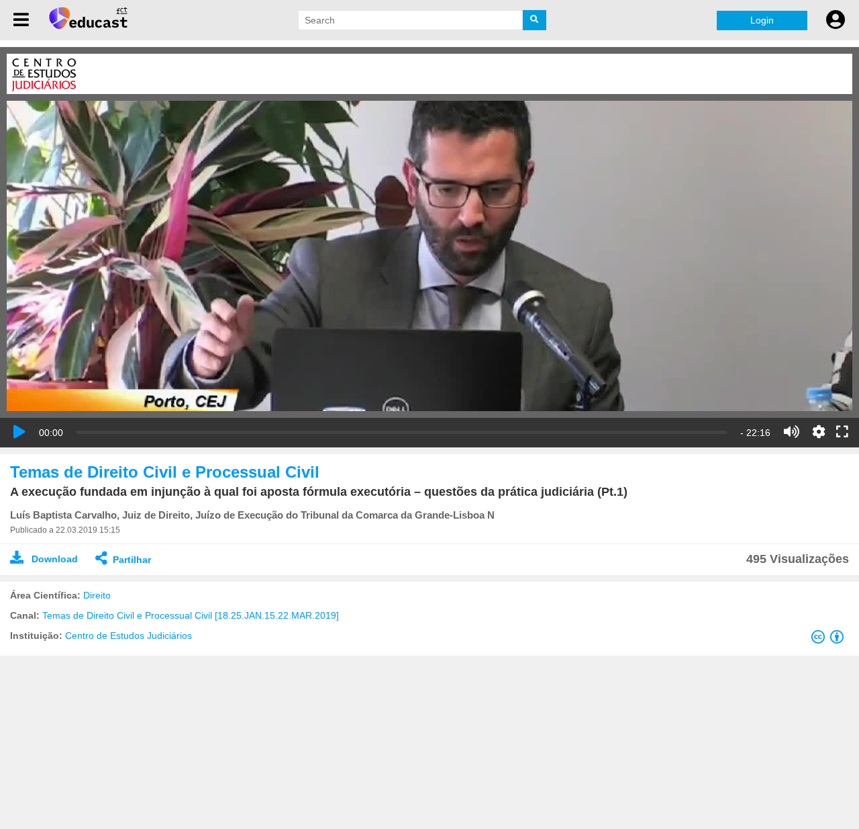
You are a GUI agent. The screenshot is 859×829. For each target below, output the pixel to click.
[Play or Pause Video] (19, 432)
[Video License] (830, 639)
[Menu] (21, 20)
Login (762, 20)
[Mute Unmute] (791, 432)
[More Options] (818, 432)
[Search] (534, 20)
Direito (97, 595)
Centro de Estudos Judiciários (128, 635)
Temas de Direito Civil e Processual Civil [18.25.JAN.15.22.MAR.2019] (190, 615)
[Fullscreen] (842, 433)
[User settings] (835, 20)
